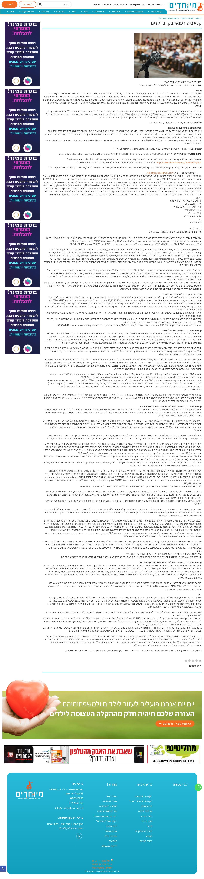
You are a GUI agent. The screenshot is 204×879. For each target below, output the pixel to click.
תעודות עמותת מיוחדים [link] (105, 816)
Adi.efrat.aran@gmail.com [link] (160, 172)
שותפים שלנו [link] (107, 4)
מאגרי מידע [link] (60, 11)
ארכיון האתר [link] (111, 831)
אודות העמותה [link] (148, 4)
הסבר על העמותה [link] (108, 806)
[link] (3, 869)
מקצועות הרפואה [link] (156, 11)
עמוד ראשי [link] (160, 4)
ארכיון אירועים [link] (134, 4)
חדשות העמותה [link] (120, 4)
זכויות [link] (86, 11)
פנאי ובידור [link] (45, 11)
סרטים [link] (12, 11)
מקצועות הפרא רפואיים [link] (135, 11)
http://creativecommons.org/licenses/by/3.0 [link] (179, 162)
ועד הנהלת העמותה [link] (107, 811)
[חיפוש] (40, 4)
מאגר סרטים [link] (146, 841)
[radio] (185, 661)
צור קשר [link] (96, 4)
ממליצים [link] (113, 841)
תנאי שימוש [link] (111, 826)
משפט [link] (74, 11)
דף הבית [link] (198, 18)
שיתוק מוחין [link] (116, 11)
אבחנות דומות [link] (99, 11)
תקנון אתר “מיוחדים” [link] (106, 821)
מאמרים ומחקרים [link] (28, 11)
